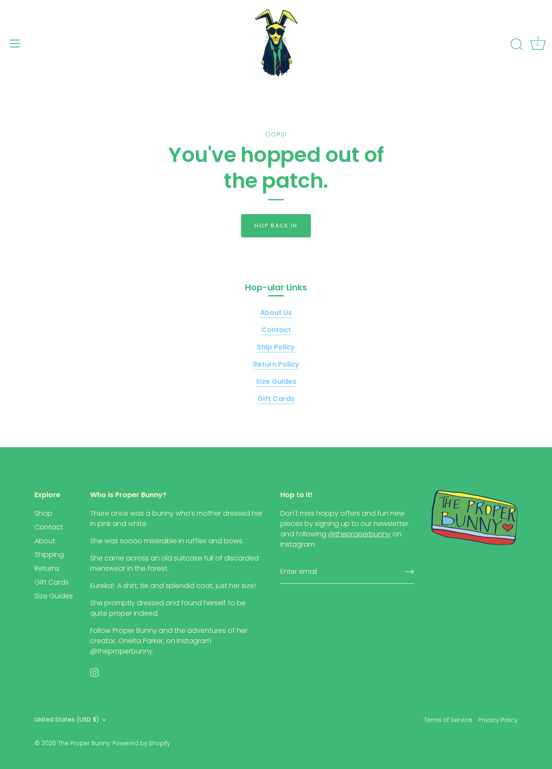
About (44, 541)
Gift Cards (51, 582)
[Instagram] (94, 672)
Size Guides (53, 596)
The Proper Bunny (84, 743)
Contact (48, 527)
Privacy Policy (498, 720)
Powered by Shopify (141, 743)
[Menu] (15, 43)
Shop (43, 513)
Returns (47, 568)
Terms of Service (448, 720)
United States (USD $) (66, 719)
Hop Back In (276, 225)
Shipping (49, 555)
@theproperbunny (121, 651)
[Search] (516, 44)
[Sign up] (409, 571)
